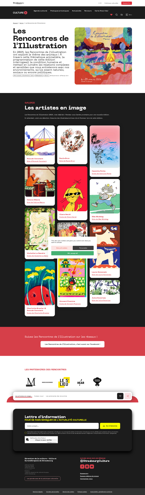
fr (101, 3)
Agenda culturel (40, 11)
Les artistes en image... (23, 396)
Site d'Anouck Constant (37, 161)
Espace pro (84, 473)
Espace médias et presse (89, 476)
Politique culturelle (111, 3)
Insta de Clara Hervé (67, 217)
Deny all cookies (61, 248)
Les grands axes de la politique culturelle (42, 478)
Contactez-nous (86, 479)
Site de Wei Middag (100, 219)
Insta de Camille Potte (101, 174)
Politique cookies (82, 491)
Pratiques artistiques (59, 11)
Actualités (76, 11)
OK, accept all (73, 253)
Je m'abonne (111, 426)
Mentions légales (38, 491)
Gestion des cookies (68, 491)
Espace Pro (126, 3)
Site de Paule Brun (67, 161)
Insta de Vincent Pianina (70, 304)
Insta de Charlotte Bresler (38, 313)
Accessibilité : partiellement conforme (101, 491)
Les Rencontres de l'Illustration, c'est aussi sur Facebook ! (72, 344)
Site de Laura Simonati (101, 275)
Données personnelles (52, 491)
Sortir (22, 23)
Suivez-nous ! (39, 396)
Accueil (15, 23)
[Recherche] (117, 15)
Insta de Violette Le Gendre (38, 256)
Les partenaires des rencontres (56, 396)
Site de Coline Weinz (36, 202)
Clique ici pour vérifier (43, 440)
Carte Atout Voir (101, 11)
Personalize (83, 248)
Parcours (88, 11)
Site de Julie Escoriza (101, 300)
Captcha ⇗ (52, 442)
